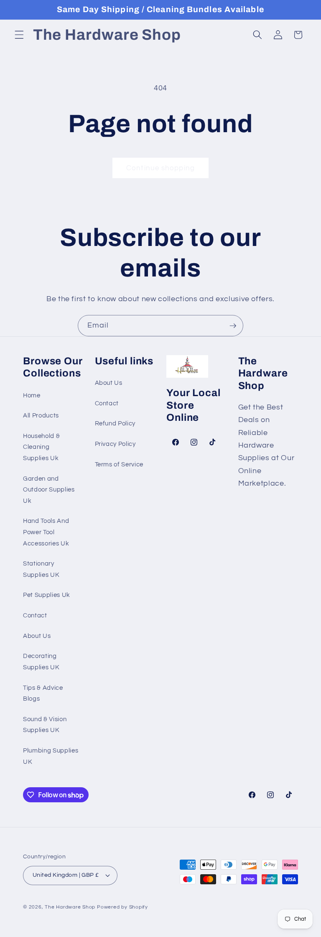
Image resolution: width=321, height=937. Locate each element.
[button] (19, 35)
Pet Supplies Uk (46, 594)
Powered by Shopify (122, 907)
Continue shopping (160, 168)
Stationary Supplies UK (41, 569)
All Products (41, 415)
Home (32, 395)
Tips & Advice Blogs (43, 693)
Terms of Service (119, 464)
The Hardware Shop (70, 907)
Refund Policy (115, 423)
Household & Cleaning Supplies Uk (41, 447)
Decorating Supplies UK (41, 662)
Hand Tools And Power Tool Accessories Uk (46, 531)
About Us (37, 635)
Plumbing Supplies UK (50, 756)
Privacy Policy (115, 443)
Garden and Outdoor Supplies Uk (49, 489)
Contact (35, 615)
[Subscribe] (233, 326)
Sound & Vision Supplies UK (44, 725)
